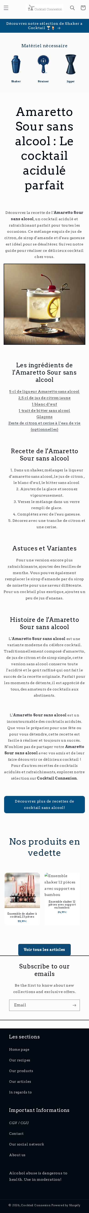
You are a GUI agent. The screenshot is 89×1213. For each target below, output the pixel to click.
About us (17, 1155)
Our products (21, 1071)
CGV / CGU (19, 1123)
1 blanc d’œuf (44, 404)
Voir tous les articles (44, 950)
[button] (6, 8)
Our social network (26, 1144)
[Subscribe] (74, 1005)
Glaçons (44, 417)
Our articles (20, 1082)
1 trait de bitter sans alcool (44, 410)
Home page (19, 1050)
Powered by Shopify (65, 1205)
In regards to (20, 1092)
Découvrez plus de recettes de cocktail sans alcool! (44, 804)
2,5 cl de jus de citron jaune (44, 398)
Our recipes (19, 1060)
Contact (16, 1134)
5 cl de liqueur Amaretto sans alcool (44, 391)
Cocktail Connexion (36, 1205)
